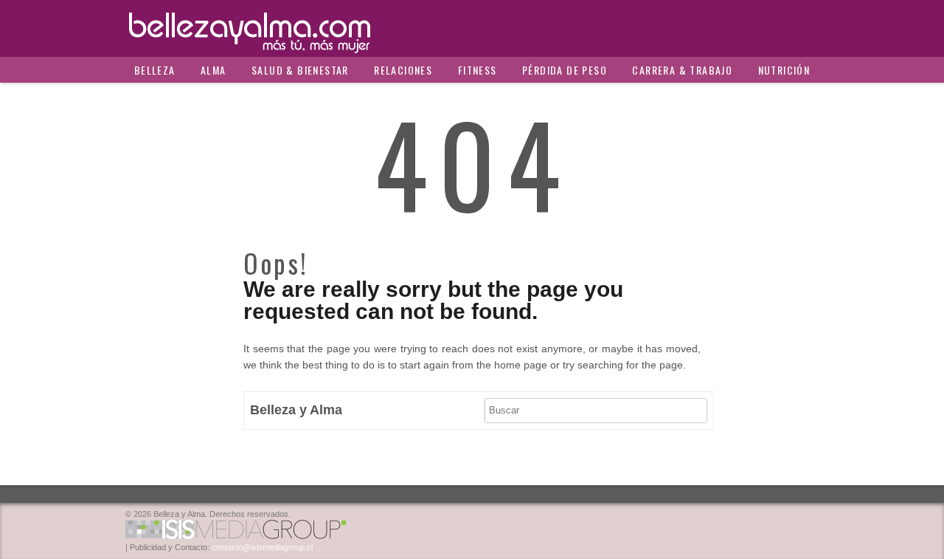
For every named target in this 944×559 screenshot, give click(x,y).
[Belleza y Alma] (472, 28)
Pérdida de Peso (564, 70)
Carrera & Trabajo (682, 70)
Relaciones (403, 70)
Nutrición (784, 70)
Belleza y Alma (296, 409)
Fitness (477, 70)
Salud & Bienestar (300, 70)
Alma (213, 70)
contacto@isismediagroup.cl (262, 547)
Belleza (155, 70)
